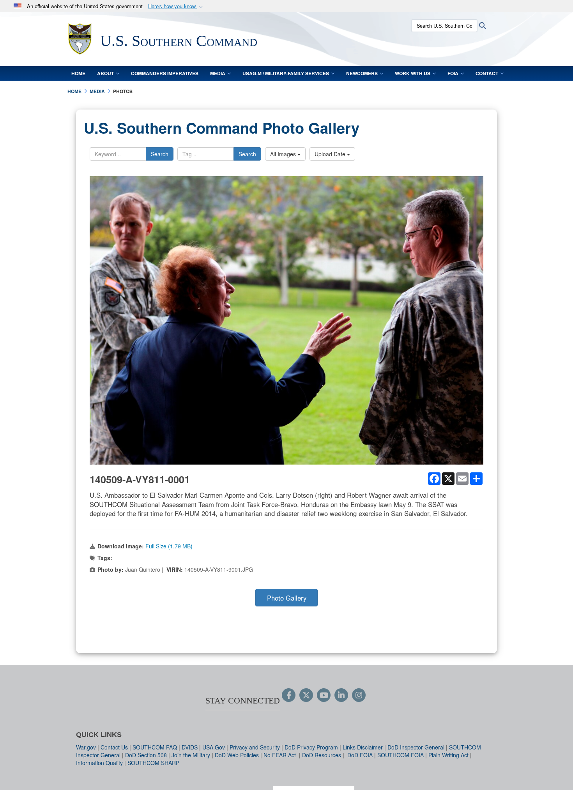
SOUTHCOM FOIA (400, 755)
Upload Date (331, 154)
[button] (176, 6)
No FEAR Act (280, 755)
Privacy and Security (255, 747)
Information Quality (99, 763)
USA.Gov (213, 747)
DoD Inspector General (415, 747)
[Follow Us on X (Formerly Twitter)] (306, 696)
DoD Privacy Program (311, 747)
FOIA (452, 73)
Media (217, 73)
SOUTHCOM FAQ (155, 747)
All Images (283, 154)
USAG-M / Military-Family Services (285, 73)
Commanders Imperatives (164, 73)
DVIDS (190, 747)
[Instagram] (359, 696)
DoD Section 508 (146, 755)
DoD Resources (321, 755)
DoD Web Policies (237, 755)
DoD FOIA (360, 755)
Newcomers (362, 73)
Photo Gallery (286, 598)
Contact (487, 73)
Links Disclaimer (363, 747)
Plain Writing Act (448, 755)
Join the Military (191, 755)
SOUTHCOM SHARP (153, 763)
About (105, 73)
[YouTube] (324, 696)
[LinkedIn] (341, 696)
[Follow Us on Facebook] (288, 696)
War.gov (86, 747)
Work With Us (412, 73)
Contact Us (114, 747)
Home (78, 73)
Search (159, 154)
